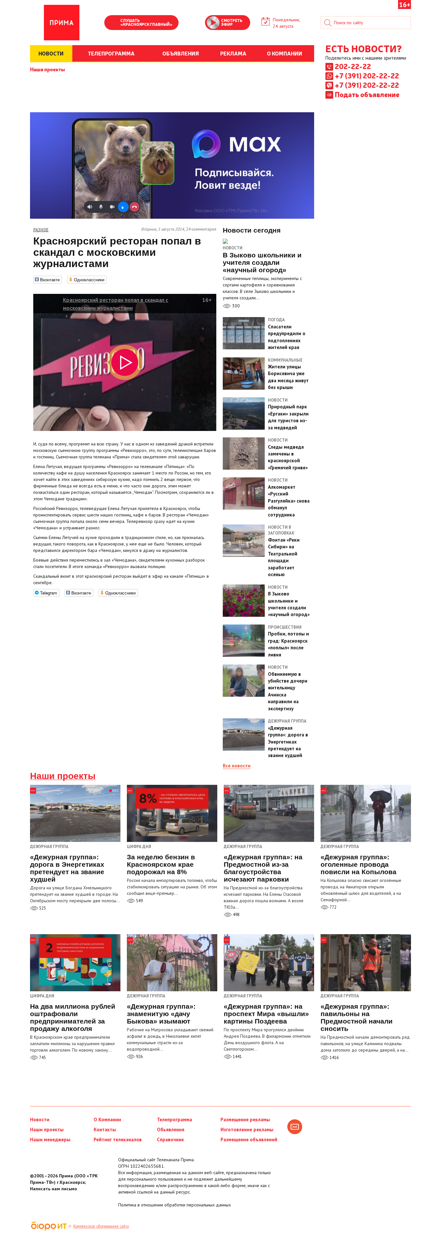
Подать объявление (367, 94)
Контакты (105, 1129)
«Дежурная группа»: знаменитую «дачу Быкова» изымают (161, 1014)
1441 (237, 1056)
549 (139, 901)
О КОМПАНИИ (284, 53)
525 (42, 908)
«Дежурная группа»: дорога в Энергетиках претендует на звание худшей (67, 868)
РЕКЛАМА (233, 53)
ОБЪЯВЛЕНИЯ (180, 53)
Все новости (237, 766)
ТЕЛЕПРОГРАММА (111, 53)
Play (112, 23)
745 (42, 1057)
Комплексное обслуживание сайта (101, 1226)
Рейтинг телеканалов (118, 1139)
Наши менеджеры (50, 1139)
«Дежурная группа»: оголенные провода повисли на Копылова (358, 864)
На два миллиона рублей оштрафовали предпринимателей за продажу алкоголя (72, 1017)
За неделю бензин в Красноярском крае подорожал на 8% (161, 864)
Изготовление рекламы (247, 1129)
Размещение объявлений (249, 1139)
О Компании (107, 1119)
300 (235, 306)
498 (236, 914)
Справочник (170, 1139)
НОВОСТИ (51, 53)
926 (139, 1056)
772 (332, 907)
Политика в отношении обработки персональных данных (174, 1205)
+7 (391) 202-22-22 (367, 75)
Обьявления (170, 1129)
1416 (334, 1057)
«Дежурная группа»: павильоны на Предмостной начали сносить (357, 1017)
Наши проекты (47, 69)
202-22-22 (353, 66)
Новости (232, 248)
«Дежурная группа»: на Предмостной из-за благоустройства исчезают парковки (263, 868)
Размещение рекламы (245, 1119)
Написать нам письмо (53, 1189)
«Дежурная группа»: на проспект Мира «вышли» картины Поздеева (266, 1014)
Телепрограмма (174, 1119)
